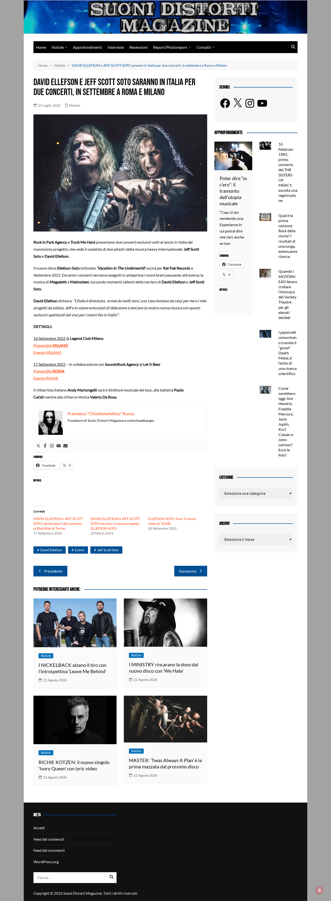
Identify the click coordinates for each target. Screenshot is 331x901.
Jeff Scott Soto (108, 550)
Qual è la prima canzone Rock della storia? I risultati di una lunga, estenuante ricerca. (287, 236)
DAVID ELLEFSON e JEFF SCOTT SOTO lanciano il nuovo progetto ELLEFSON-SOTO (115, 523)
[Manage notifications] (319, 890)
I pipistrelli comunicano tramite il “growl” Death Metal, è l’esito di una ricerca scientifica (287, 353)
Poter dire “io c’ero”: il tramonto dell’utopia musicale (233, 190)
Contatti (204, 47)
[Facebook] (45, 446)
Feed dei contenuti (48, 839)
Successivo (188, 571)
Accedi (39, 827)
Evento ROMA (45, 378)
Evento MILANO (47, 352)
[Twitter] (38, 446)
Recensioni (138, 47)
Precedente (53, 571)
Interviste (116, 47)
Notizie (58, 47)
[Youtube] (58, 446)
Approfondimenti (87, 47)
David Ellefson (51, 550)
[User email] (65, 446)
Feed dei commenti (49, 850)
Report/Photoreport (170, 47)
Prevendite (50, 345)
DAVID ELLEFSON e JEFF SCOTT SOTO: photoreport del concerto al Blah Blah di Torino (58, 523)
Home (41, 47)
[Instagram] (52, 446)
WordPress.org (46, 861)
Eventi (79, 550)
